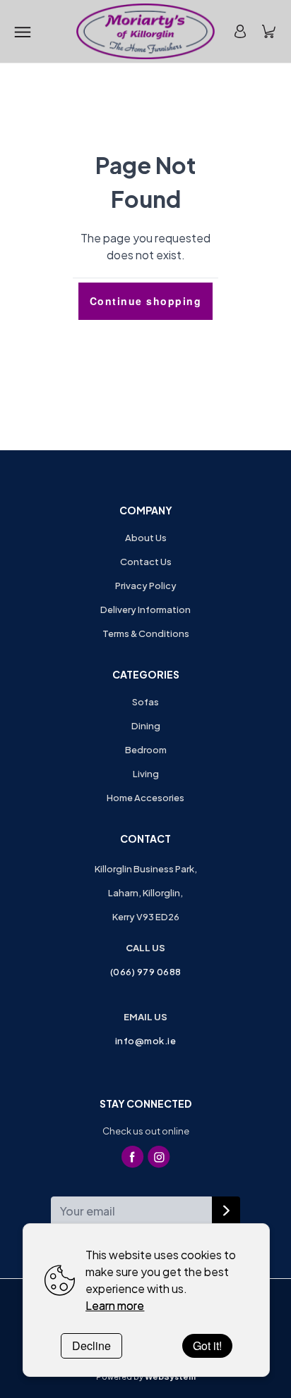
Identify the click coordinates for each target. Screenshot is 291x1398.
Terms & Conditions (145, 633)
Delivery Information (145, 609)
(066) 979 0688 (146, 971)
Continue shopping (146, 301)
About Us (146, 537)
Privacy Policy (146, 585)
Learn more (114, 1305)
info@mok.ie (146, 1040)
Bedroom (146, 749)
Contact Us (146, 561)
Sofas (145, 701)
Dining (145, 725)
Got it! (207, 1345)
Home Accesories (145, 797)
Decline (91, 1345)
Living (146, 773)
